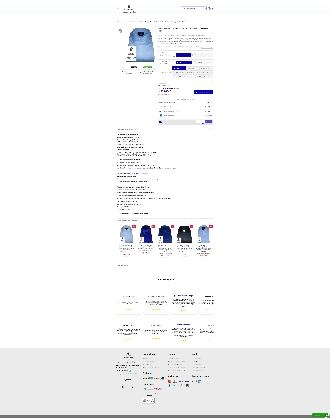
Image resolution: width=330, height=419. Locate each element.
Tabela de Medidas (173, 359)
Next (210, 299)
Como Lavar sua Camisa (175, 365)
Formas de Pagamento (199, 368)
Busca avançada (197, 359)
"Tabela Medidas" (142, 181)
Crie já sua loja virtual (198, 384)
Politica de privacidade (149, 362)
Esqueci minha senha (198, 371)
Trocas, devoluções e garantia (151, 368)
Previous (119, 299)
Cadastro (195, 362)
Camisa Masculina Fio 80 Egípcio (126, 22)
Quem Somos (147, 365)
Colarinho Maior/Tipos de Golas (177, 362)
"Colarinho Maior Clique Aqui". (139, 173)
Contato (145, 359)
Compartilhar (148, 67)
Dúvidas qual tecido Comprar (176, 368)
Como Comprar (197, 365)
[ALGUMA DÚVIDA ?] (326, 415)
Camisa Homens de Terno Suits (176, 371)
